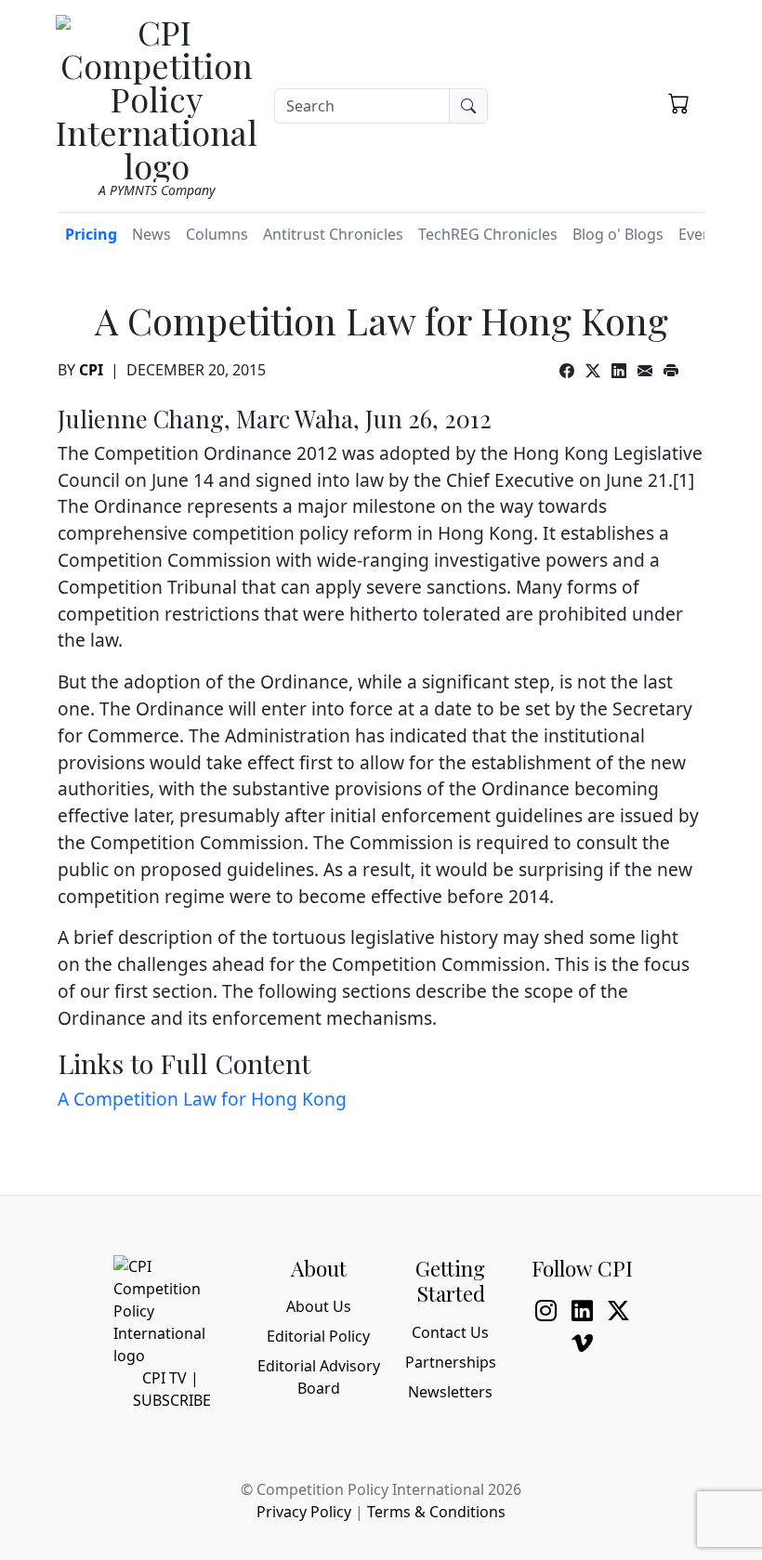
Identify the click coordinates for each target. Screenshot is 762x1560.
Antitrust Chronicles (333, 234)
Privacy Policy (303, 1511)
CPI (91, 370)
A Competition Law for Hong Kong (202, 1098)
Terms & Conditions (436, 1511)
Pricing (91, 234)
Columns (217, 234)
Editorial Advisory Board (318, 1377)
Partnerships (450, 1362)
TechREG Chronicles (488, 234)
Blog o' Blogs (617, 234)
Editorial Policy (318, 1336)
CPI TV (164, 1378)
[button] (679, 103)
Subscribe (172, 1400)
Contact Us (450, 1332)
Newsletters (450, 1392)
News (151, 234)
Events (701, 234)
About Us (318, 1306)
